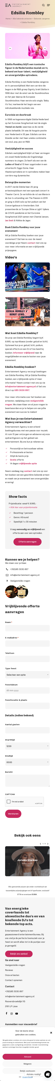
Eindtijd (9, 756)
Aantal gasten (12, 724)
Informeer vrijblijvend (23, 353)
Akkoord (27, 1057)
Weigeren (27, 1064)
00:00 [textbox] (9, 762)
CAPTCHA (10, 794)
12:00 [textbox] (9, 746)
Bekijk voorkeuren (27, 1071)
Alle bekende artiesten (22, 19)
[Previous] (10, 48)
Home (8, 19)
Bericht (9, 772)
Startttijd (10, 740)
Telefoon (9, 653)
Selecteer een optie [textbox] (16, 675)
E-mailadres (12, 637)
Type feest (10, 668)
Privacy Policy (28, 1077)
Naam (8, 622)
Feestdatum (11, 684)
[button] (51, 1032)
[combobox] (27, 675)
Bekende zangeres (42, 19)
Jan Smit (9, 220)
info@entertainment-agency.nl (20, 386)
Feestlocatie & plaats (16, 700)
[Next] (44, 48)
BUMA (34, 894)
